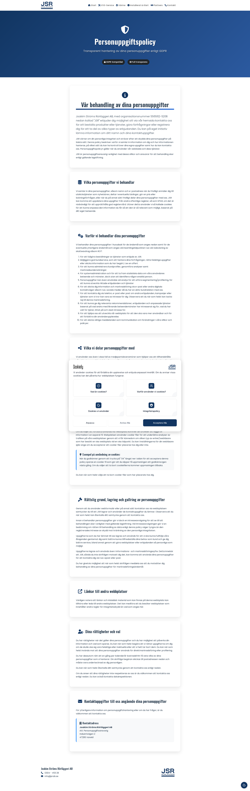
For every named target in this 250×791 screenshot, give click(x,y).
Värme (121, 5)
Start (93, 5)
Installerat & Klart (139, 5)
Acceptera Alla (160, 422)
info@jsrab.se (51, 776)
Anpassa (90, 422)
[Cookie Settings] (244, 785)
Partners (158, 5)
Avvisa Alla (125, 422)
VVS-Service (107, 5)
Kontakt (171, 5)
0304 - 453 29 (52, 772)
